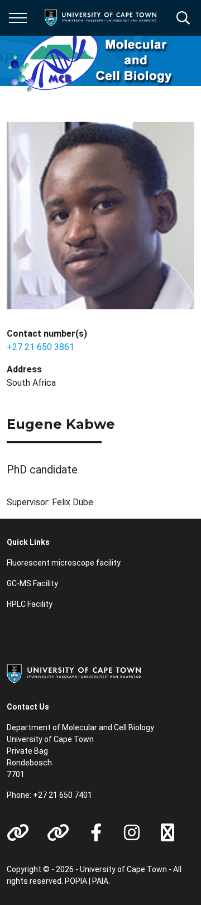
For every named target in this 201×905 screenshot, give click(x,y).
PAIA (100, 881)
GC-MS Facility (32, 583)
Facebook (96, 832)
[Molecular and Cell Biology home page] (90, 61)
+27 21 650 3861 (40, 347)
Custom (18, 832)
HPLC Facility (29, 604)
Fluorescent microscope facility (64, 562)
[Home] (74, 672)
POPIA (76, 881)
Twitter (167, 832)
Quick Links (28, 542)
